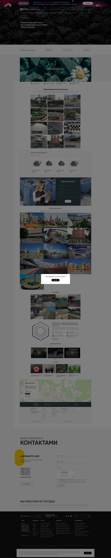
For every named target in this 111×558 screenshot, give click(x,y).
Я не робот (55, 280)
